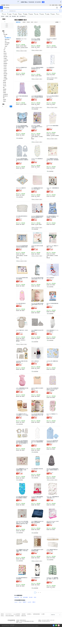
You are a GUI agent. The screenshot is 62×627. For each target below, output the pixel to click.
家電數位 (4, 101)
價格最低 (24, 22)
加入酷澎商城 (17, 615)
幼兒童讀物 (5, 78)
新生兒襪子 (6, 44)
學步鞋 (6, 46)
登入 (50, 5)
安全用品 (5, 68)
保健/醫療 (4, 89)
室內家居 (4, 99)
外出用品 (5, 66)
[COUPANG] (11, 621)
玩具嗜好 (4, 92)
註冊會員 (53, 5)
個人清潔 (4, 84)
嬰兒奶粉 (5, 53)
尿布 (4, 49)
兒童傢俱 (5, 75)
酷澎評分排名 (18, 22)
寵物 (3, 87)
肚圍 (5, 41)
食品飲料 (4, 80)
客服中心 (56, 5)
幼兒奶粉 (5, 55)
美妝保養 (4, 82)
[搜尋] (60, 10)
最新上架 (35, 22)
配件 (5, 48)
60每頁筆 (56, 22)
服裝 (17, 16)
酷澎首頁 (2, 16)
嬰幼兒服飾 (14, 16)
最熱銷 (32, 22)
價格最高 (28, 22)
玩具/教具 (5, 70)
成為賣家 (60, 5)
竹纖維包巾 (24, 602)
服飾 (3, 97)
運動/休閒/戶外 (5, 96)
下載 (43, 2)
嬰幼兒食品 (5, 56)
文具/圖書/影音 (5, 94)
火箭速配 (6, 16)
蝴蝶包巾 (34, 602)
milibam (20, 602)
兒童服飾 (5, 77)
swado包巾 (29, 602)
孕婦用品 (5, 72)
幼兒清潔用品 (6, 60)
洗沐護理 (5, 58)
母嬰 (10, 16)
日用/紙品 (4, 85)
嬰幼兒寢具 (5, 73)
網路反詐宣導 (23, 615)
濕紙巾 (5, 51)
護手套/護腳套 (7, 42)
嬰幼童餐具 (5, 63)
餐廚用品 (4, 90)
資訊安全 (2, 615)
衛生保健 (5, 65)
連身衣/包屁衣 (7, 39)
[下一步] (43, 592)
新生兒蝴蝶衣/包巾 (23, 16)
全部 (2, 10)
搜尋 (11, 106)
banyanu (16, 602)
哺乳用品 (5, 61)
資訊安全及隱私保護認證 (10, 615)
